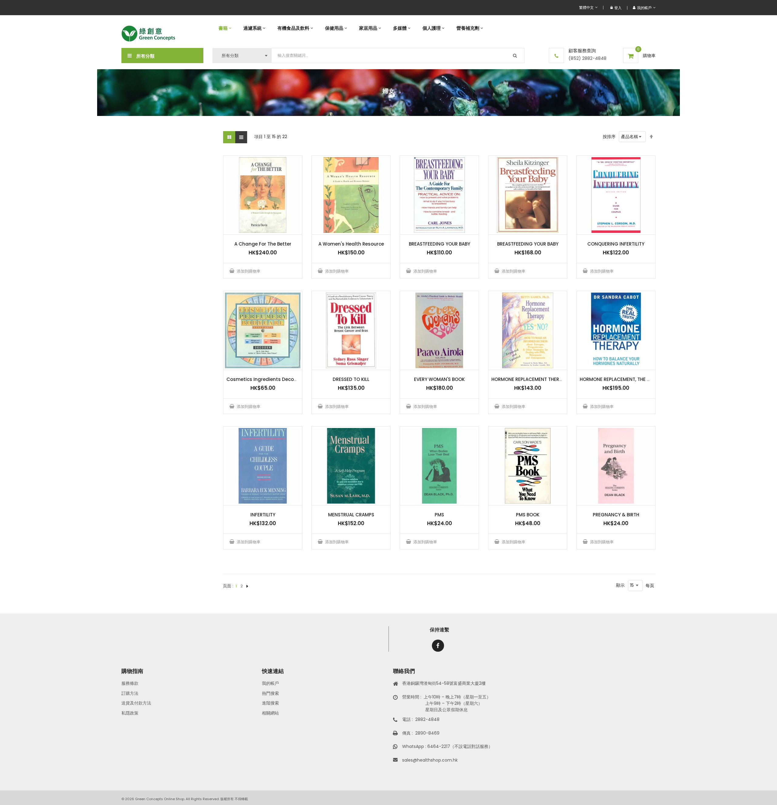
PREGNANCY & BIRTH (616, 514)
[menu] (434, 28)
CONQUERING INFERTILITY (615, 244)
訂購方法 (129, 693)
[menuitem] (224, 28)
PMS (439, 514)
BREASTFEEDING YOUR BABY (439, 244)
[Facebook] (438, 646)
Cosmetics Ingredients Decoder (264, 379)
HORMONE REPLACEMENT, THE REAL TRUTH (626, 379)
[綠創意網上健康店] (148, 34)
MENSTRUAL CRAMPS (351, 514)
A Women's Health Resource (351, 244)
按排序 (609, 137)
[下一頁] (247, 586)
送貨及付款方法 (136, 703)
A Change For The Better (262, 244)
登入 (618, 7)
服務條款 (129, 683)
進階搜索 (270, 703)
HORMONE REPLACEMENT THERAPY (529, 379)
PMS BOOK (527, 514)
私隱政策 (129, 713)
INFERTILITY (262, 514)
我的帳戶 (270, 683)
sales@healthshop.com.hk (430, 760)
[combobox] (398, 55)
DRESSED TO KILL (351, 379)
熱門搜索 (270, 693)
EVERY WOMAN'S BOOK (439, 379)
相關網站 (270, 713)
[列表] (241, 137)
